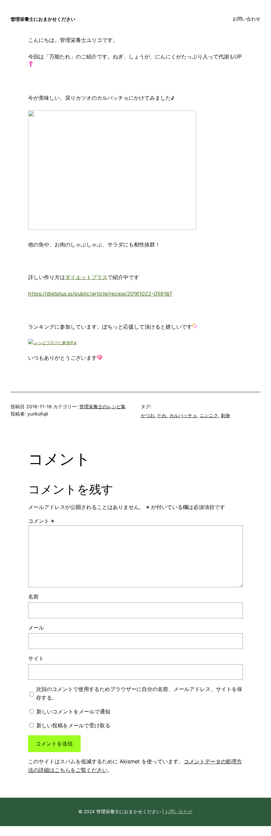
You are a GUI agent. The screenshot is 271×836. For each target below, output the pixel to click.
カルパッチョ (183, 415)
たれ (162, 415)
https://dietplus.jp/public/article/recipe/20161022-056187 (100, 293)
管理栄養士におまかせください (43, 19)
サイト (36, 658)
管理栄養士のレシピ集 (102, 406)
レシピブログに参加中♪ (55, 342)
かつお (148, 415)
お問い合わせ (179, 811)
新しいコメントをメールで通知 (73, 711)
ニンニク (209, 415)
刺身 (225, 415)
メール (36, 627)
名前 (33, 596)
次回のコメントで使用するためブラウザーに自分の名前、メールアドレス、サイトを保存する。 (139, 693)
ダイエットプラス (86, 277)
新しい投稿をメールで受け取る (73, 725)
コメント (41, 521)
